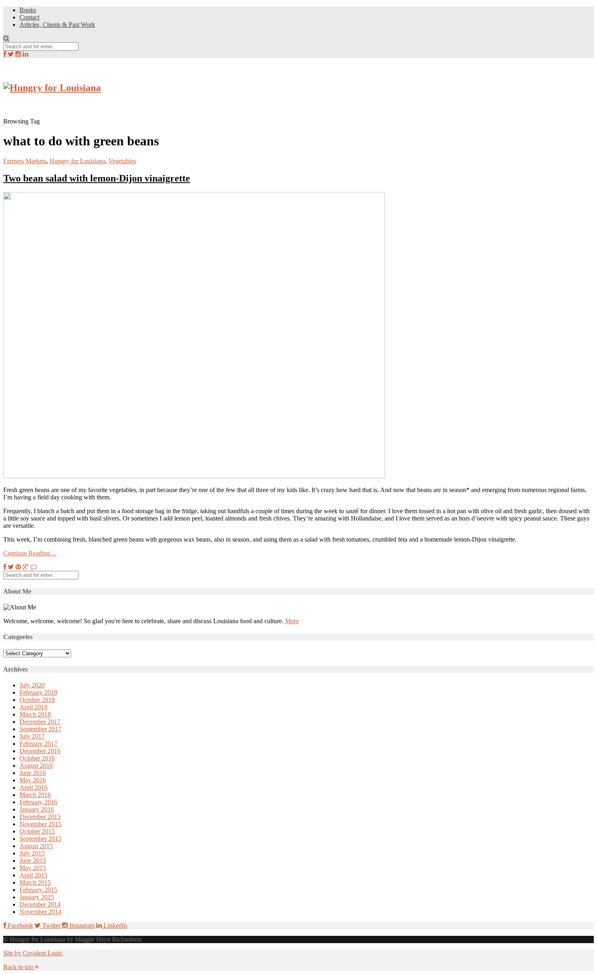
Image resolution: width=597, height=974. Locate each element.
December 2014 (40, 904)
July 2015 (32, 853)
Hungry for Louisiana (77, 161)
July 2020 (32, 685)
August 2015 (36, 845)
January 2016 (36, 809)
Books (27, 9)
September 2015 (40, 838)
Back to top (19, 966)
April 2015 (33, 875)
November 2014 (40, 911)
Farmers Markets (24, 161)
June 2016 (32, 772)
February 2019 (38, 692)
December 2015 (40, 816)
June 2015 (32, 860)
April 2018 (33, 707)
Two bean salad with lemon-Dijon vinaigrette (96, 178)
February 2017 (38, 743)
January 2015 (36, 897)
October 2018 (37, 699)
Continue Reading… (29, 553)
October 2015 (37, 831)
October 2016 (37, 758)
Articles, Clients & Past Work (57, 24)
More (292, 621)
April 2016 (33, 787)
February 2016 (38, 802)
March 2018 (35, 714)
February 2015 (38, 889)
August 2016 (36, 765)
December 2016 (40, 750)
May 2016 (32, 780)
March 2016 (35, 794)
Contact (29, 17)
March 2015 (35, 882)
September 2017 (40, 729)
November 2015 (40, 824)
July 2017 (32, 736)
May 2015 (32, 867)
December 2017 (40, 721)
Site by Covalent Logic (33, 953)
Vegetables (122, 161)
